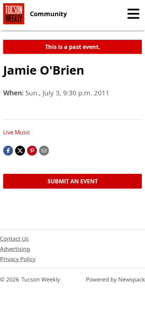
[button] (32, 150)
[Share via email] (44, 150)
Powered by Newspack (115, 279)
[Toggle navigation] (133, 14)
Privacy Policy (18, 259)
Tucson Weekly (40, 279)
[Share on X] (20, 150)
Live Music (16, 132)
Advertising (15, 249)
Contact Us (14, 238)
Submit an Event (73, 181)
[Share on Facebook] (8, 150)
